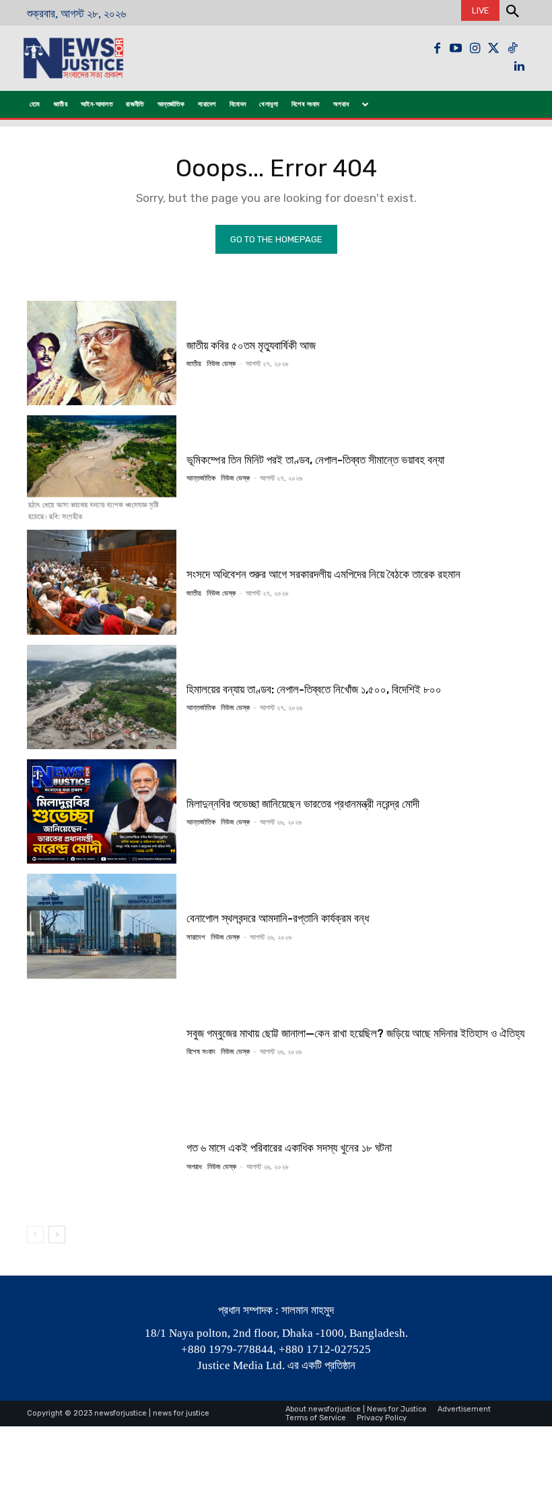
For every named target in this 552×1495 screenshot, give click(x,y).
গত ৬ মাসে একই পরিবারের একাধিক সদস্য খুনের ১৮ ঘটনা (289, 1147)
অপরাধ (194, 1167)
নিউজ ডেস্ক (221, 363)
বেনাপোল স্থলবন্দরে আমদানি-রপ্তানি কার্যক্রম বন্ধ (277, 918)
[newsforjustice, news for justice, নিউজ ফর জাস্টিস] (93, 58)
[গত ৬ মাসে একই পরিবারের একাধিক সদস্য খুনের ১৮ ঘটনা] (101, 1155)
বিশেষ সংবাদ (200, 1051)
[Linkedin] (519, 67)
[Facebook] (437, 48)
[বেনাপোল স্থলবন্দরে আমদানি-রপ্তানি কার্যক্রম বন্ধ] (101, 926)
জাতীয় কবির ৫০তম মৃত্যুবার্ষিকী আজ (251, 345)
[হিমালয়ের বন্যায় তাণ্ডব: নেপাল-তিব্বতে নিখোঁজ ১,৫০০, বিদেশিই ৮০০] (101, 697)
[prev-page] (35, 1234)
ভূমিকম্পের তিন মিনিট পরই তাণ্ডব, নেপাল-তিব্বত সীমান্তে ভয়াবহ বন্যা (315, 459)
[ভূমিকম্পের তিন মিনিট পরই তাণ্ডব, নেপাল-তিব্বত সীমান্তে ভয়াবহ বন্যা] (101, 467)
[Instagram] (475, 48)
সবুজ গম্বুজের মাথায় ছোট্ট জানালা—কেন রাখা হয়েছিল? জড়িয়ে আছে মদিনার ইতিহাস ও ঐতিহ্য (355, 1033)
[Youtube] (456, 48)
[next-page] (56, 1234)
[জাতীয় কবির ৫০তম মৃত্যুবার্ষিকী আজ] (101, 353)
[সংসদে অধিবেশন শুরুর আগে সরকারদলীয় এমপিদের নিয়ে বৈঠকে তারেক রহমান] (101, 582)
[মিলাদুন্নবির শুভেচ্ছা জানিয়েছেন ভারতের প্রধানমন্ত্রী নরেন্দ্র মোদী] (101, 811)
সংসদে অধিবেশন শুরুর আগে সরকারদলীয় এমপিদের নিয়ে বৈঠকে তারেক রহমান (323, 574)
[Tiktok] (512, 48)
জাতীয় (193, 364)
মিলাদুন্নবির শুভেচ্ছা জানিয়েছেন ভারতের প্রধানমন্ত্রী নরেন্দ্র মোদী (302, 803)
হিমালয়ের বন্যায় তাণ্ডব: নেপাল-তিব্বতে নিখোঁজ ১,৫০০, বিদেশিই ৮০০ (314, 689)
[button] (512, 13)
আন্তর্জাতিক (200, 478)
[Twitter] (493, 48)
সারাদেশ (195, 937)
